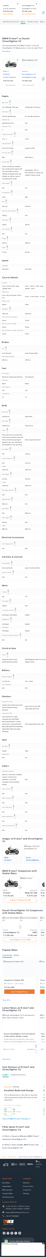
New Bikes (6, 1183)
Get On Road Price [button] (29, 14)
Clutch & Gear (33, 22)
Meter (23, 22)
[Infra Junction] (30, 1164)
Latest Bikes (6, 1186)
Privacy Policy (28, 1186)
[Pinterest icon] (8, 1233)
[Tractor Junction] (6, 1164)
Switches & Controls (11, 22)
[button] (8, 71)
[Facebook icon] (4, 1233)
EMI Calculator (7, 1190)
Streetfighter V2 (18, 1075)
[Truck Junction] (14, 1164)
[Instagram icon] (11, 1233)
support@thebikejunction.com (17, 1212)
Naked (16, 955)
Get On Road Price (29, 85)
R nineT (5, 1075)
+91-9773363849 (12, 1216)
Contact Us (27, 1190)
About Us (26, 1183)
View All (5, 1000)
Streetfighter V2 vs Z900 (20, 940)
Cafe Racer (7, 955)
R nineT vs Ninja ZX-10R (20, 900)
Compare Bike (7, 1193)
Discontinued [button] (8, 14)
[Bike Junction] (8, 1222)
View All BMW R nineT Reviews (15, 1119)
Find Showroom (8, 1197)
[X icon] (15, 1233)
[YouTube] (19, 1233)
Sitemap (26, 1193)
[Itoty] (22, 1164)
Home (3, 1156)
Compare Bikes (12, 1156)
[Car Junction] (39, 1164)
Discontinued (10, 85)
